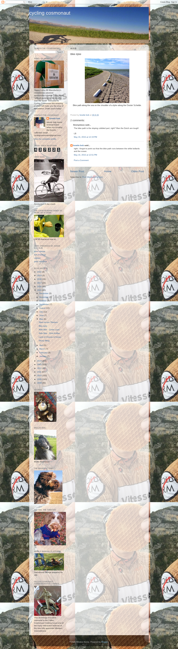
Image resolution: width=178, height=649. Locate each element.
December (44, 293)
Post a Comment (81, 160)
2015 (39, 290)
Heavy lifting (44, 341)
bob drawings (40, 255)
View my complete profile (45, 139)
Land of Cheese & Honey (50, 337)
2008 (39, 383)
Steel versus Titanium (48, 322)
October (43, 301)
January (43, 356)
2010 (39, 376)
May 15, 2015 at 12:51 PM (85, 155)
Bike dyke (43, 326)
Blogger (104, 642)
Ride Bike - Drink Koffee (49, 333)
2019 (39, 275)
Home (107, 171)
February (43, 353)
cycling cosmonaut (49, 13)
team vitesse (39, 251)
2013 (39, 364)
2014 (39, 361)
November (44, 297)
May (41, 319)
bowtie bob (78, 145)
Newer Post (77, 171)
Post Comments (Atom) (92, 177)
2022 (39, 272)
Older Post (137, 171)
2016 (39, 287)
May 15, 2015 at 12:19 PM (85, 137)
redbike (37, 258)
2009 (39, 379)
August (42, 308)
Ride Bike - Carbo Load (49, 330)
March (42, 349)
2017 (39, 283)
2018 (39, 279)
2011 (39, 372)
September (44, 304)
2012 (39, 368)
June (41, 315)
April (41, 345)
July (41, 312)
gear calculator (40, 261)
